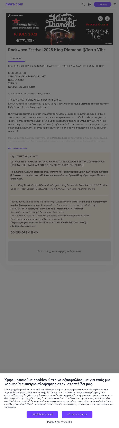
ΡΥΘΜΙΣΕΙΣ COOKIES (59, 422)
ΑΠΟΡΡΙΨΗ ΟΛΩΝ (42, 414)
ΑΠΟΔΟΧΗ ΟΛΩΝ (77, 414)
